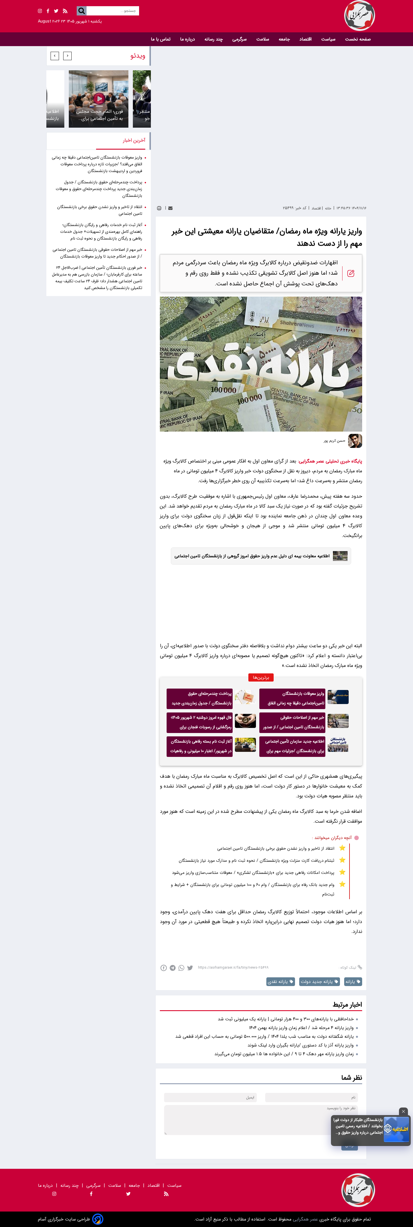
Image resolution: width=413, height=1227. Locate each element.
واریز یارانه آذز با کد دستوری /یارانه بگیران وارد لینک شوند (301, 1045)
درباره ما (188, 39)
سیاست (329, 39)
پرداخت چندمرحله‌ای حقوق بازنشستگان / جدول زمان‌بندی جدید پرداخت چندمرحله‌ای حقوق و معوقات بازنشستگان (201, 700)
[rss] (65, 11)
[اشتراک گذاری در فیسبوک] (163, 968)
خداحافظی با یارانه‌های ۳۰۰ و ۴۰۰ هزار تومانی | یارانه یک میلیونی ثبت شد (286, 1019)
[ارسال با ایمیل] (170, 208)
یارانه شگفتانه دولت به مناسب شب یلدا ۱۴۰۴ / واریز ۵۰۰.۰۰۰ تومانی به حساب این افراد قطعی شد (264, 1036)
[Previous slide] (67, 56)
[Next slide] (55, 56)
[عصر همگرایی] (290, 15)
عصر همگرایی (304, 1219)
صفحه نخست (358, 39)
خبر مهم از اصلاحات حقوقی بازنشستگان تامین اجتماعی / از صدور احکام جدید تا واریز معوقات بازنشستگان (293, 723)
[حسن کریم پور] (355, 441)
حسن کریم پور (334, 441)
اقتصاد (306, 39)
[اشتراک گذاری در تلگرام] (173, 968)
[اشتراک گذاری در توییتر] (190, 968)
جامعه (285, 39)
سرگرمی (240, 39)
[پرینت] (159, 208)
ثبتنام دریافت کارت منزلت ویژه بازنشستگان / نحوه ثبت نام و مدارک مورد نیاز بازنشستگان (256, 860)
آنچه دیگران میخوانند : (332, 837)
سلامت (263, 39)
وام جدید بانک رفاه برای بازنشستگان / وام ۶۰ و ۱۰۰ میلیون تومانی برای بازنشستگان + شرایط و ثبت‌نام (252, 889)
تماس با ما (161, 39)
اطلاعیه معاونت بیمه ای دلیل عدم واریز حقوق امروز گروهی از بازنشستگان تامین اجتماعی (252, 556)
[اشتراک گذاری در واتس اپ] (181, 967)
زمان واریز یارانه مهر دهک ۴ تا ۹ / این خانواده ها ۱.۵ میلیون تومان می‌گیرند (284, 1053)
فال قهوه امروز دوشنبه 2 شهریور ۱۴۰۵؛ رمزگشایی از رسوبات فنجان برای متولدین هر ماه (201, 723)
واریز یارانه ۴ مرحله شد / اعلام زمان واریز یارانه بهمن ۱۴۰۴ (301, 1027)
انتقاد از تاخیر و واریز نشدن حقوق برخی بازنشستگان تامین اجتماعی (275, 848)
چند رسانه (214, 39)
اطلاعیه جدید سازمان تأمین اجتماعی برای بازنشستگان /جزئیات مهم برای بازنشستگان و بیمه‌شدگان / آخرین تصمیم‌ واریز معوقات (294, 747)
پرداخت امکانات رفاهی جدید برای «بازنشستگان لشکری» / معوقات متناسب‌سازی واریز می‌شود (253, 872)
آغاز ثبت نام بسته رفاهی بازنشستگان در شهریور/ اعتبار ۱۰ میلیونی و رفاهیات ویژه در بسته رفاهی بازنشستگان (201, 747)
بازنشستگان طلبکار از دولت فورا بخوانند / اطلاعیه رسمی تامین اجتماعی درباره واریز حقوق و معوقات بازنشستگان (358, 1126)
